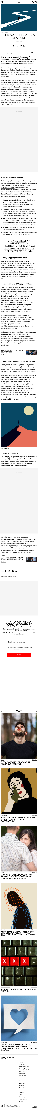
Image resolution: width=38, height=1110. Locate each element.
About (21, 1062)
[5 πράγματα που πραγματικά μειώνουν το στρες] (19, 736)
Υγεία (20, 1081)
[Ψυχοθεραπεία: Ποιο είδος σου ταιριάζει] (31, 352)
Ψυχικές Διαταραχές (5, 987)
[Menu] (19, 2)
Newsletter (22, 1073)
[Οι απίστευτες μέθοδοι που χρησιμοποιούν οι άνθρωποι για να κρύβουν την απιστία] (19, 848)
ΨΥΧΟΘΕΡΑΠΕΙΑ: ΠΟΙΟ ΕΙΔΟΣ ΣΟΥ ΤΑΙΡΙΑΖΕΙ (12, 351)
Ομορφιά (21, 1092)
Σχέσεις (2, 872)
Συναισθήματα (4, 929)
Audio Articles (23, 1099)
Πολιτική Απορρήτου (25, 1069)
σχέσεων (4, 548)
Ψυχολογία (19, 41)
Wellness (21, 1085)
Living (20, 1094)
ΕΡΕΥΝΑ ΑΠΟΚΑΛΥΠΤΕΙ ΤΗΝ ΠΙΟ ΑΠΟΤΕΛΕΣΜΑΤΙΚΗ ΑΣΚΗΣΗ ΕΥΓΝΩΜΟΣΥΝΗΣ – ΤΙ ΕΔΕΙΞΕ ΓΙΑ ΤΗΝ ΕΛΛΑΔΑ (19, 1047)
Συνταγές (21, 1090)
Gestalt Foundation (7, 194)
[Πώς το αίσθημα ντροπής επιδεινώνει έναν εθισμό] (31, 559)
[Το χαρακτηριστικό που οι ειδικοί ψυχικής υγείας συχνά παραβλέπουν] (19, 791)
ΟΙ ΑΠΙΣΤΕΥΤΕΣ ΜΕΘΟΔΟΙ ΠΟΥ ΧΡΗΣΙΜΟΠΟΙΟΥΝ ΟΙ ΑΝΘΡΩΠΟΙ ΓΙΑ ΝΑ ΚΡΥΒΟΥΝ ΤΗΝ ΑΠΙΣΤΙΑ (18, 876)
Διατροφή (21, 1087)
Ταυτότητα (22, 1064)
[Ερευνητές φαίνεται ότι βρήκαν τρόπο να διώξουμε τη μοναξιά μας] (19, 906)
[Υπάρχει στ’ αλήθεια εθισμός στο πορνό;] (19, 963)
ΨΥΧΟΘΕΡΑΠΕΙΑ (12, 576)
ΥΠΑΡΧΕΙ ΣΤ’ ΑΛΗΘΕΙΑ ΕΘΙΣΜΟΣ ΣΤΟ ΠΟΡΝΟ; (18, 990)
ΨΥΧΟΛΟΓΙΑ (4, 576)
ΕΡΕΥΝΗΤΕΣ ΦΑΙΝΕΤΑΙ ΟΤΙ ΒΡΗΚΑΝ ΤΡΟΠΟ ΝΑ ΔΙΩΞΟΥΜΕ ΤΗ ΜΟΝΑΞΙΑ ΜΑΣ (18, 934)
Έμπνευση (22, 1096)
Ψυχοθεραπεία (4, 815)
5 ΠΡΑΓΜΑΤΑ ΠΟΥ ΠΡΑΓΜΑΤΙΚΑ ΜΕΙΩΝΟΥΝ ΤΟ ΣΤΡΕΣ (15, 763)
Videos (21, 1101)
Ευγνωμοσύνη (4, 1042)
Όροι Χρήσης (23, 1071)
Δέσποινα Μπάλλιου (7, 187)
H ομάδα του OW (24, 1066)
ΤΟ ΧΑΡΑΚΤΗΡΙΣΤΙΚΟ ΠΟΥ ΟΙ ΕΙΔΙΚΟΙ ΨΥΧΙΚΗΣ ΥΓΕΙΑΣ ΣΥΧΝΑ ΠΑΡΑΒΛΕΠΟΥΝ (18, 819)
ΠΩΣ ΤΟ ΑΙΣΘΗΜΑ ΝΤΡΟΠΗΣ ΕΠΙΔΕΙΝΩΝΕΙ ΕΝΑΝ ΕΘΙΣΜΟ (12, 558)
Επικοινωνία (22, 1075)
